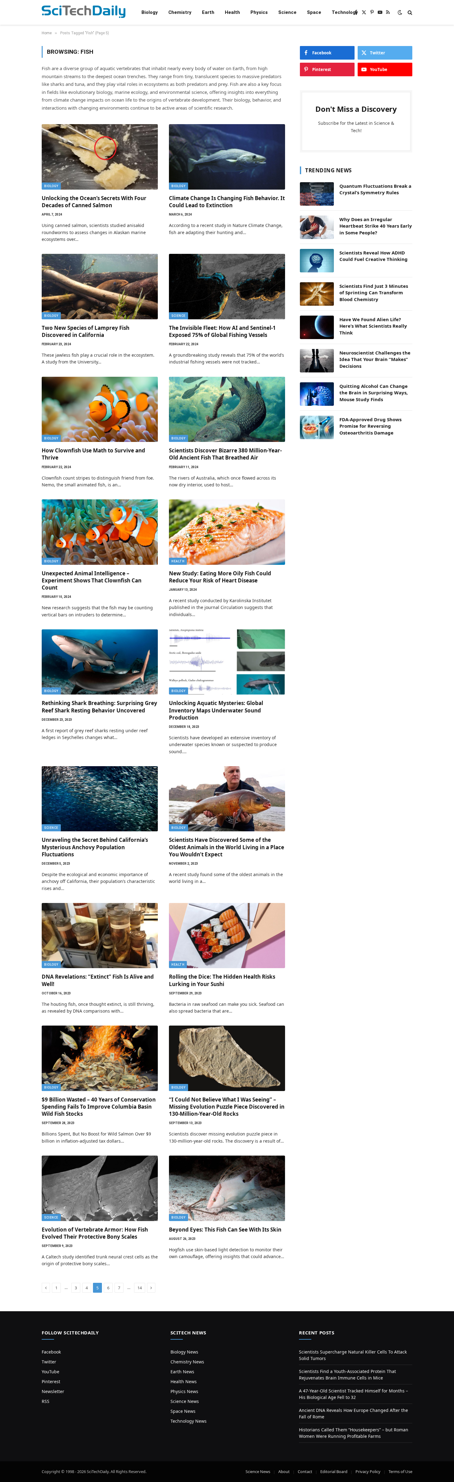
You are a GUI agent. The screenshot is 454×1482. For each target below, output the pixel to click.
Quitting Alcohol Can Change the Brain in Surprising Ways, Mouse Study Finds (373, 392)
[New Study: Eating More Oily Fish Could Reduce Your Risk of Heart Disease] (227, 532)
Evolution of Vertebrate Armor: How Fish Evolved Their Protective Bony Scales (95, 1233)
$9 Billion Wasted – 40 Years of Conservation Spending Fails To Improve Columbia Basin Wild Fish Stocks (99, 1106)
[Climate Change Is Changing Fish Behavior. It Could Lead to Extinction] (227, 157)
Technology (345, 12)
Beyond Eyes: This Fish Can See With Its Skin (225, 1229)
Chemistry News (187, 1362)
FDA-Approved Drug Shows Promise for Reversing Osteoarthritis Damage (370, 426)
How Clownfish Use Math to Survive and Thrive (93, 454)
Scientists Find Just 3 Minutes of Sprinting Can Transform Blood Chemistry (373, 292)
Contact (305, 1471)
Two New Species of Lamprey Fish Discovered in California (85, 331)
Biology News (184, 1352)
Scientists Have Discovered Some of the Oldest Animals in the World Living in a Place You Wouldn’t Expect (226, 847)
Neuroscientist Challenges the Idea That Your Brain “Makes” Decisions (374, 359)
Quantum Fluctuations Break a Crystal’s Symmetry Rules (375, 189)
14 (139, 1288)
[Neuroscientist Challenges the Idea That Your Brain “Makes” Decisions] (317, 360)
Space (314, 12)
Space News (182, 1411)
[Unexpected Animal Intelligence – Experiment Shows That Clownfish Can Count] (100, 532)
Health (232, 12)
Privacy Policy (367, 1471)
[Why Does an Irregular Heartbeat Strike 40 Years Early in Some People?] (317, 227)
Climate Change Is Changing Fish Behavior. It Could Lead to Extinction (227, 202)
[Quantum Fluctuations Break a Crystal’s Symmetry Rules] (317, 194)
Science (287, 12)
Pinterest (51, 1381)
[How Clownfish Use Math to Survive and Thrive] (100, 409)
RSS (45, 1401)
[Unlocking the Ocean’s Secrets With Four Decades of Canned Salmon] (100, 157)
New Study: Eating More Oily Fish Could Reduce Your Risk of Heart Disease (220, 577)
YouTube (50, 1372)
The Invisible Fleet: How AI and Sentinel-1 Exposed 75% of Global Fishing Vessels (222, 331)
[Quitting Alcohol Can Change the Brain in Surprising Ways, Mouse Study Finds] (317, 394)
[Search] (409, 12)
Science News (184, 1401)
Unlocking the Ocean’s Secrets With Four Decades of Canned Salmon (94, 202)
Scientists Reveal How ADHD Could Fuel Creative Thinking (373, 256)
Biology (149, 12)
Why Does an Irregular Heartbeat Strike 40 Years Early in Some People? (375, 226)
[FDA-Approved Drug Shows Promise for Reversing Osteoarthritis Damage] (317, 427)
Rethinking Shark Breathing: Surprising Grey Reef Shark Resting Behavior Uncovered (99, 706)
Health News (183, 1381)
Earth (208, 12)
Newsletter (53, 1391)
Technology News (188, 1421)
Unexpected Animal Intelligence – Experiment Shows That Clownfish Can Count (91, 580)
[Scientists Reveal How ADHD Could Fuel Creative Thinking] (317, 260)
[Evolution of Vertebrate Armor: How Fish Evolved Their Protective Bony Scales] (100, 1188)
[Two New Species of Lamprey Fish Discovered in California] (100, 286)
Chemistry (179, 12)
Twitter (49, 1362)
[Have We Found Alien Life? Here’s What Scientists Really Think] (317, 327)
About (284, 1471)
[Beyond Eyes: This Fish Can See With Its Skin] (227, 1188)
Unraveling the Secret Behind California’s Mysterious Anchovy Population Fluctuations (95, 847)
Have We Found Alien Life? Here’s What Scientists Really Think (373, 326)
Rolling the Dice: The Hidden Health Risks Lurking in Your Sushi (222, 980)
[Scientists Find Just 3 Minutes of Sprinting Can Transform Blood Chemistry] (317, 294)
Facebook (51, 1352)
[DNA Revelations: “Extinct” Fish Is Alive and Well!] (100, 935)
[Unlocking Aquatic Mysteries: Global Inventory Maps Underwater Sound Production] (227, 662)
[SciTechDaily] (83, 12)
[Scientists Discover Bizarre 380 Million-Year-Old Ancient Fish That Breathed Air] (227, 409)
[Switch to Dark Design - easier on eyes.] (400, 12)
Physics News (184, 1391)
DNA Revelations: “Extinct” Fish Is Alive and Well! (98, 980)
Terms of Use (400, 1471)
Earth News (182, 1372)
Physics (259, 12)
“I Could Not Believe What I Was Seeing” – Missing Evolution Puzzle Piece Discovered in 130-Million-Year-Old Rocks (226, 1106)
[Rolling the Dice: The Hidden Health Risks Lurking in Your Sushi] (227, 935)
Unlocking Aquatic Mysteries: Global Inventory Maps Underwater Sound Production (216, 710)
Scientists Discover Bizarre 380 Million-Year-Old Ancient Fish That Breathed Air (225, 454)
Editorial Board (333, 1471)
